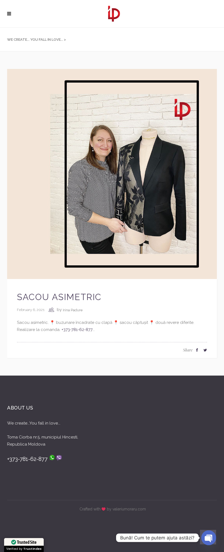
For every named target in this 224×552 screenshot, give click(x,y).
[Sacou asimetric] (112, 173)
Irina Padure (72, 310)
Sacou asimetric (59, 297)
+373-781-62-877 (76, 329)
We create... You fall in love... (35, 39)
